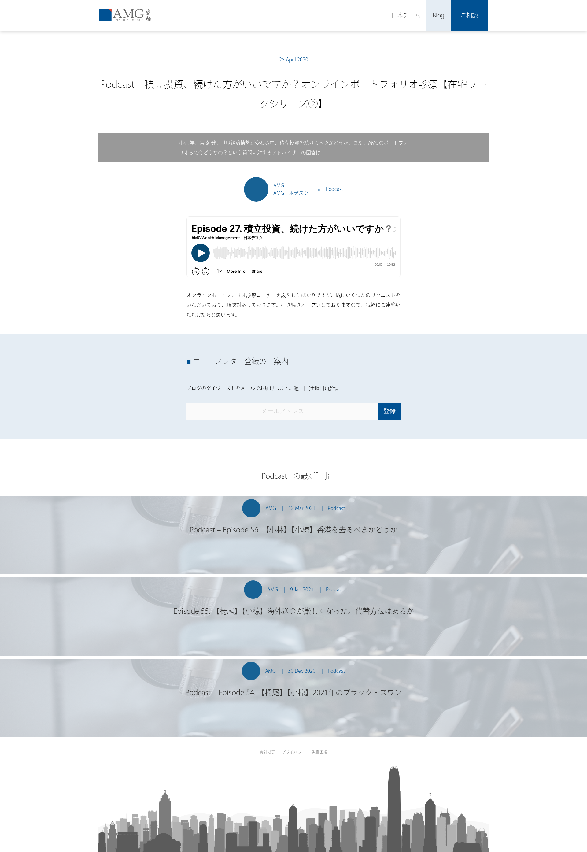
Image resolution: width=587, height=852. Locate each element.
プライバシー (293, 752)
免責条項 (319, 752)
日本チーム (405, 15)
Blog (439, 15)
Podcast (334, 189)
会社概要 (267, 752)
